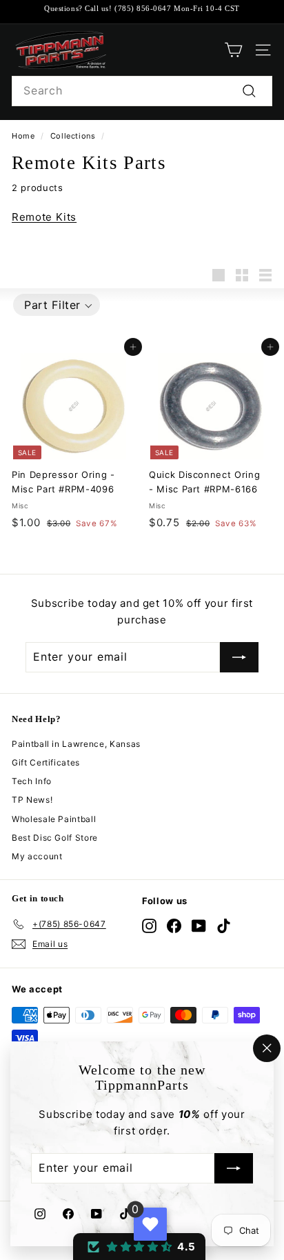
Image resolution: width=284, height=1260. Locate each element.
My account (37, 856)
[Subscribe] (233, 1169)
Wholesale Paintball (54, 819)
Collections (73, 136)
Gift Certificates (46, 762)
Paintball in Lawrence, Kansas (76, 744)
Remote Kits (44, 216)
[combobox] (142, 91)
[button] (56, 304)
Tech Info (32, 781)
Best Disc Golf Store (55, 837)
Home (23, 136)
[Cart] (233, 50)
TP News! (32, 799)
